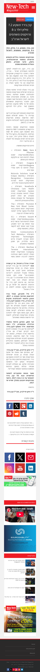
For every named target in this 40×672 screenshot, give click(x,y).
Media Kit (32, 653)
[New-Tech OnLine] (20, 8)
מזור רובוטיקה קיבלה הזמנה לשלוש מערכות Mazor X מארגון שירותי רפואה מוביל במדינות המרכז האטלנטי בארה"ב (20, 425)
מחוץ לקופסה (31, 556)
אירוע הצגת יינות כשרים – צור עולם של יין (14, 597)
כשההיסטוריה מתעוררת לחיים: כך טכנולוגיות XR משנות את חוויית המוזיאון (16, 571)
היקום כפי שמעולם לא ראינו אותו (16, 588)
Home (33, 644)
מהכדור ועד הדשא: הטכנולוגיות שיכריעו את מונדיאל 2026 (14, 579)
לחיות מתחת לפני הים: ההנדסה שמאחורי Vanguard (16, 561)
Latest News (29, 19)
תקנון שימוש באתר (30, 649)
